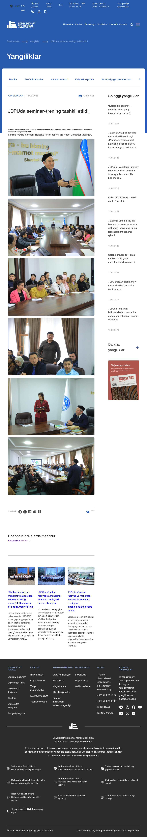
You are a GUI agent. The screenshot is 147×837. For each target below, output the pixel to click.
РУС (23, 6)
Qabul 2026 (49, 5)
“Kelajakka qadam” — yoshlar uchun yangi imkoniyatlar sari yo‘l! (120, 109)
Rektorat (12, 698)
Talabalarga (90, 25)
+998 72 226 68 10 (106, 701)
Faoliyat (79, 25)
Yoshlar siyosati (38, 702)
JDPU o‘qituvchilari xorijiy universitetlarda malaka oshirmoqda (122, 285)
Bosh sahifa (13, 42)
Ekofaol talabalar (34, 80)
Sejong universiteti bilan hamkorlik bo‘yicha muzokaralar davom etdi (121, 258)
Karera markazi (59, 80)
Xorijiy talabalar (82, 687)
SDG (60, 5)
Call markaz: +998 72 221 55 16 (77, 5)
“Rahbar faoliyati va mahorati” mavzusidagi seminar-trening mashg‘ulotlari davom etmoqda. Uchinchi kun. (20, 599)
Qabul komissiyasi (62, 675)
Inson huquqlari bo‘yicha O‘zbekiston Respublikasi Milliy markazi (25, 797)
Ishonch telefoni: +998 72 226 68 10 (101, 5)
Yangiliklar (35, 42)
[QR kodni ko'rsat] (40, 512)
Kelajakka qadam (84, 80)
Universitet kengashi (13, 706)
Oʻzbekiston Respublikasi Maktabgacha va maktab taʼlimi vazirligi (72, 782)
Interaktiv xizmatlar (118, 25)
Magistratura (59, 687)
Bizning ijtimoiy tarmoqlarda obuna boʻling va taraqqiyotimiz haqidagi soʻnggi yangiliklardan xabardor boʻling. (129, 688)
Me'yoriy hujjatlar (17, 714)
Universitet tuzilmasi (13, 691)
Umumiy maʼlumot (17, 677)
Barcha (13, 80)
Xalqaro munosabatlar (37, 688)
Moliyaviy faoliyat (39, 696)
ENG (23, 11)
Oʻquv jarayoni (37, 681)
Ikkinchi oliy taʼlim (61, 692)
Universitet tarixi (16, 683)
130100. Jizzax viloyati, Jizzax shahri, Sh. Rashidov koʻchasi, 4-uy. (104, 682)
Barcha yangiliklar (116, 347)
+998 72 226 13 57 (106, 695)
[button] (32, 13)
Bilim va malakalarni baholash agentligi (62, 702)
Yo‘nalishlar (102, 25)
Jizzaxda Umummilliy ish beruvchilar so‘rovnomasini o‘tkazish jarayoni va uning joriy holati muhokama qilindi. (122, 228)
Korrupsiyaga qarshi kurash (123, 5)
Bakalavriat (58, 681)
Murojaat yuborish (35, 5)
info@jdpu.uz (103, 707)
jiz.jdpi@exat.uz (105, 713)
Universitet (68, 25)
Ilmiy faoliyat (36, 675)
